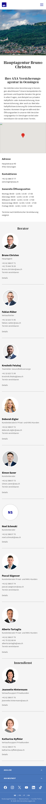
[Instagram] (12, 787)
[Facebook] (5, 787)
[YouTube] (26, 787)
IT (24, 795)
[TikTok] (40, 787)
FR (20, 795)
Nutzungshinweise (9, 799)
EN (28, 795)
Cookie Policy (36, 799)
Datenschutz (24, 799)
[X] (19, 787)
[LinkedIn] (33, 787)
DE (15, 795)
